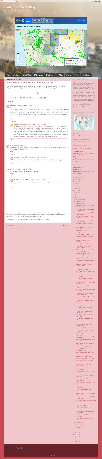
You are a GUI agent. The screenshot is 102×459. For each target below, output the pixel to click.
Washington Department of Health (81, 150)
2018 (76, 197)
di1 (11, 145)
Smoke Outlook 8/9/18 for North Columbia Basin (84, 386)
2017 (76, 430)
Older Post (65, 225)
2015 (76, 434)
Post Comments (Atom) (19, 229)
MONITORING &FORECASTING (27, 75)
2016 (76, 432)
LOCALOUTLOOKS (16, 75)
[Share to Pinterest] (45, 98)
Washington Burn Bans (78, 135)
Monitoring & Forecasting (79, 99)
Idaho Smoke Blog (77, 169)
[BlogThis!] (41, 98)
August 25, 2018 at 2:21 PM (25, 105)
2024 (76, 183)
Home (38, 225)
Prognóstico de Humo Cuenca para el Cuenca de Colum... (85, 330)
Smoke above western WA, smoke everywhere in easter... (84, 404)
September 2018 (80, 201)
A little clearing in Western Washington (85, 327)
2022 (76, 188)
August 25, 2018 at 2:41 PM (39, 124)
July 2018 (78, 422)
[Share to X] (42, 98)
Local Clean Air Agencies (79, 158)
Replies (14, 121)
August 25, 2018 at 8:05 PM (39, 157)
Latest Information (84, 87)
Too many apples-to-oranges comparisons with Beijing (83, 268)
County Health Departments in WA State (83, 153)
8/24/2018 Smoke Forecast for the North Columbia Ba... (84, 246)
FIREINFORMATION (38, 75)
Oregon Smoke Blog (78, 173)
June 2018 (79, 425)
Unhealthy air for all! (81, 350)
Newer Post (10, 225)
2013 (76, 439)
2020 (76, 192)
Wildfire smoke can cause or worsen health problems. (85, 272)
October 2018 (79, 199)
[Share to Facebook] (44, 98)
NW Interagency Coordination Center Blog (83, 171)
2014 (76, 436)
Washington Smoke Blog (19, 7)
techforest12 (13, 105)
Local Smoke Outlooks (85, 95)
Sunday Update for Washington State (85, 234)
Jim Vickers (13, 169)
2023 (76, 186)
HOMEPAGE (8, 75)
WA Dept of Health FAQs (79, 142)
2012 (76, 441)
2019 (76, 195)
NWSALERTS (76, 75)
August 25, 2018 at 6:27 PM (24, 169)
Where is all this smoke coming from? (85, 358)
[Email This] (39, 98)
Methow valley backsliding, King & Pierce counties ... (84, 220)
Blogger (54, 455)
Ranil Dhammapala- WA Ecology (23, 124)
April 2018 (78, 427)
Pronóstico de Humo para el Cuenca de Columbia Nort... (85, 301)
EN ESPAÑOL (68, 75)
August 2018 (79, 203)
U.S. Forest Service (78, 151)
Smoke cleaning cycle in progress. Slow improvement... (84, 419)
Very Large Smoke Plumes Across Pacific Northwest (84, 293)
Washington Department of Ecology (82, 148)
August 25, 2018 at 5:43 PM (19, 145)
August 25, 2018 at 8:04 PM (39, 179)
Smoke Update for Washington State (85, 244)
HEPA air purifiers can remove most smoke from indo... (85, 250)
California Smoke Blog (78, 167)
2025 (76, 181)
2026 (76, 179)
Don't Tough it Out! (80, 333)
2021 (76, 190)
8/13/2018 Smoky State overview (84, 356)
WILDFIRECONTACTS (60, 75)
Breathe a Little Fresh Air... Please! (84, 322)
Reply (11, 118)
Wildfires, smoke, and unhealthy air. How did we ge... (85, 347)
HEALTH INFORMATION (50, 75)
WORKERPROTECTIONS (86, 75)
